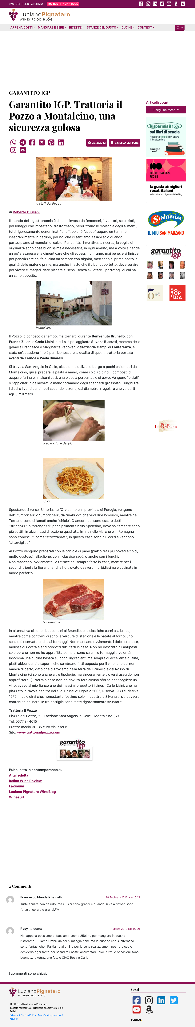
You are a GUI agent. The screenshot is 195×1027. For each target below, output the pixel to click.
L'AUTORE (15, 3)
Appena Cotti (21, 27)
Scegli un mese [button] (164, 110)
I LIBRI (25, 3)
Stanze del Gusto (101, 27)
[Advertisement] (97, 59)
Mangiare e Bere (51, 27)
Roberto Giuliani (26, 212)
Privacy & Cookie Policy (23, 1015)
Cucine (126, 27)
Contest (145, 27)
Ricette (75, 27)
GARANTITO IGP (29, 92)
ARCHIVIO (37, 3)
